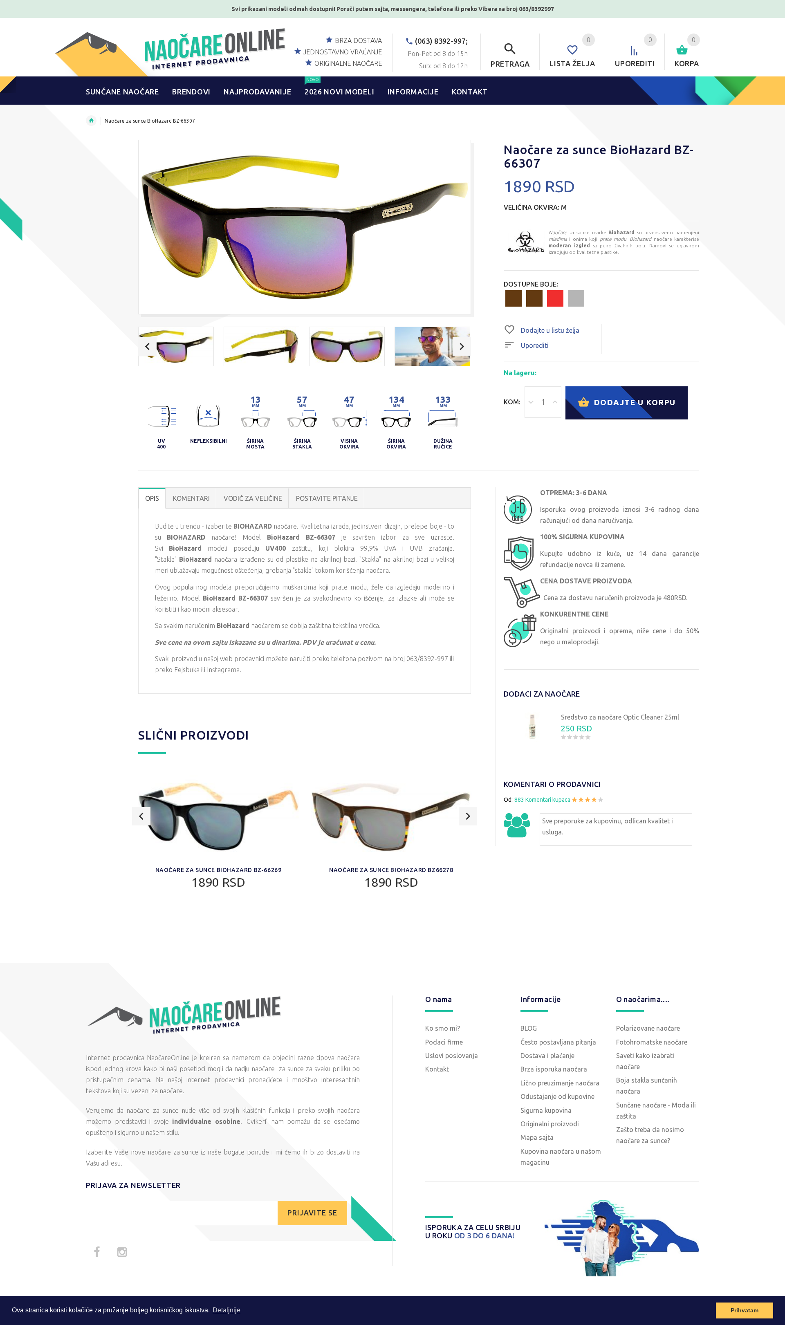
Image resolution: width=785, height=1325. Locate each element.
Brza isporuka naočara (553, 1069)
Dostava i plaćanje (547, 1055)
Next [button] (462, 346)
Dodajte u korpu (633, 401)
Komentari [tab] (191, 498)
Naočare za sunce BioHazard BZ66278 (391, 870)
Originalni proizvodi (549, 1124)
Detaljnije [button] (226, 1310)
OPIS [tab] (152, 498)
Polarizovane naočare (648, 1028)
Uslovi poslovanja (451, 1055)
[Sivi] (576, 298)
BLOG (528, 1028)
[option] (176, 346)
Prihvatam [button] (744, 1310)
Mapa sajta (537, 1137)
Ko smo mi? (442, 1028)
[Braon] (513, 298)
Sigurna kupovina (546, 1110)
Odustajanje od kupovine (557, 1096)
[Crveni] (555, 298)
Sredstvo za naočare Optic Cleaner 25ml (620, 717)
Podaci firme (444, 1042)
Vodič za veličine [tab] (253, 498)
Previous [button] (147, 346)
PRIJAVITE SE (312, 1213)
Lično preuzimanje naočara (559, 1083)
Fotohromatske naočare (651, 1042)
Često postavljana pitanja (558, 1042)
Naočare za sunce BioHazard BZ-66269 (218, 870)
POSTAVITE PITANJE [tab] (327, 498)
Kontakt (437, 1069)
